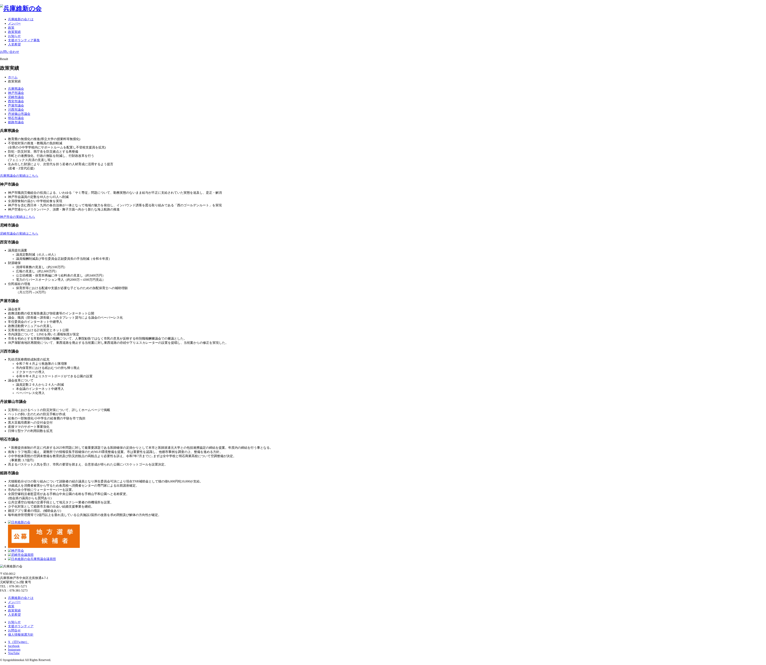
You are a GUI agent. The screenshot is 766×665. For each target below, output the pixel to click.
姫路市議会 (16, 122)
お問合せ (14, 630)
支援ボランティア (21, 626)
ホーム (13, 77)
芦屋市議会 (16, 105)
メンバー (14, 23)
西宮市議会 (16, 101)
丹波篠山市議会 (19, 114)
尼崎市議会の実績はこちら (19, 233)
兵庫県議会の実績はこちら (19, 175)
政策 (11, 27)
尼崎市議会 (16, 97)
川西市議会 (16, 109)
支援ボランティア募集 (24, 40)
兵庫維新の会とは (21, 19)
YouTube (14, 653)
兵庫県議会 (16, 88)
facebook (14, 646)
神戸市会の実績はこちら (17, 216)
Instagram (14, 649)
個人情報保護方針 (21, 634)
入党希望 (14, 44)
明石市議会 (16, 118)
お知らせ (14, 36)
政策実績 (14, 32)
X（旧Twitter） (18, 642)
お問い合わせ (9, 51)
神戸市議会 (16, 93)
